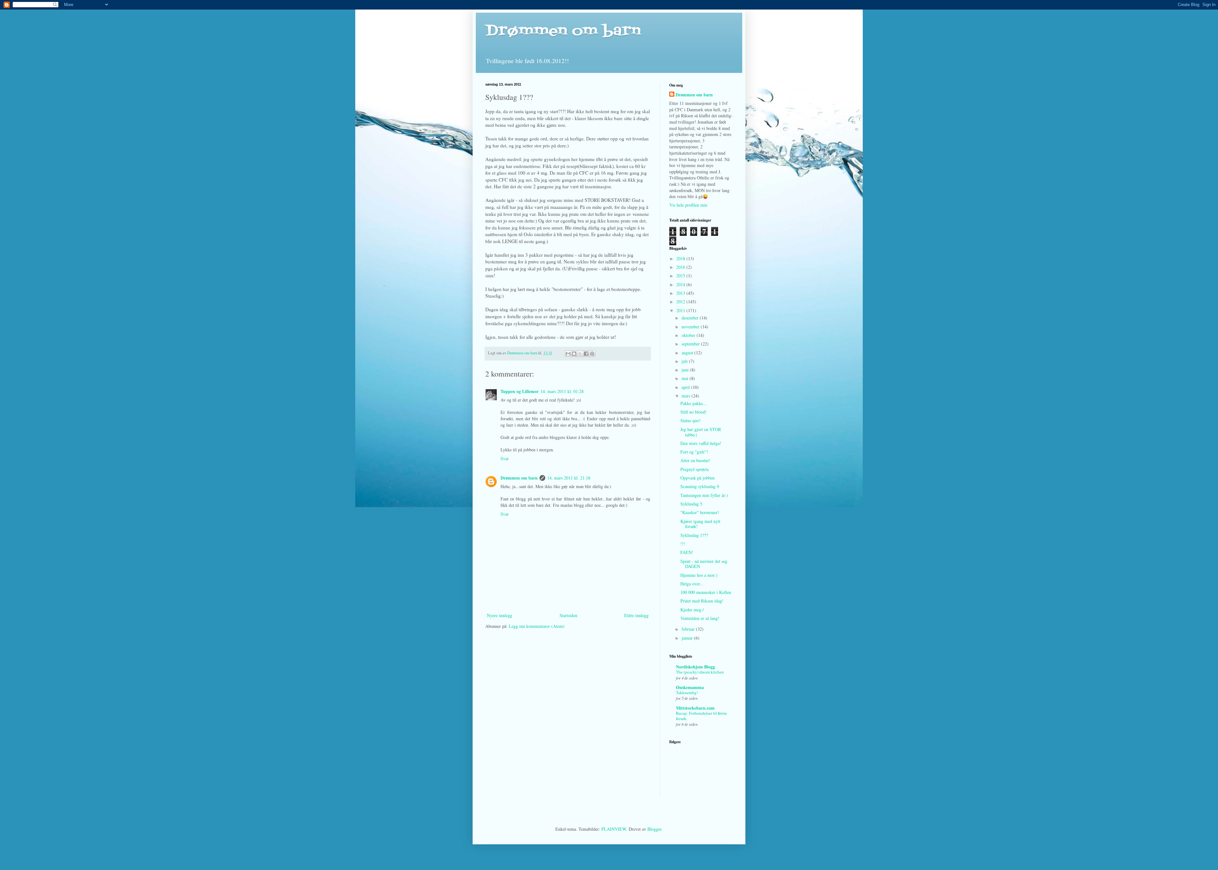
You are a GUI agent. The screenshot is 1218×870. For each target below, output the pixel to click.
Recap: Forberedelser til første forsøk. (701, 715)
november (691, 327)
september (691, 344)
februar (689, 629)
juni (686, 370)
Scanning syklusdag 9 (699, 486)
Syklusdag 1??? (694, 535)
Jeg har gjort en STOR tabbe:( (700, 432)
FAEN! (686, 552)
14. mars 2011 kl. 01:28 (562, 391)
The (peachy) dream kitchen (700, 672)
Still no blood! (693, 412)
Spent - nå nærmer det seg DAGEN (703, 564)
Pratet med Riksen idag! (702, 601)
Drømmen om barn (563, 31)
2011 (681, 310)
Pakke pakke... (693, 403)
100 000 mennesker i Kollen (705, 592)
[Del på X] (580, 354)
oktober (689, 335)
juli (685, 361)
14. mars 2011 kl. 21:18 (568, 478)
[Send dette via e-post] (568, 354)
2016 (681, 267)
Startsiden (568, 615)
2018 (681, 258)
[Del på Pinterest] (592, 354)
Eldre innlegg (636, 615)
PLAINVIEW (613, 829)
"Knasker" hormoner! (699, 512)
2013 (681, 293)
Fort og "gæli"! (694, 452)
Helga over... (692, 584)
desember (691, 318)
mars (686, 396)
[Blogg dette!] (574, 354)
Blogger (654, 829)
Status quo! (690, 420)
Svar (505, 458)
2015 (681, 276)
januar (688, 638)
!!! (682, 544)
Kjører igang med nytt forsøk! (700, 524)
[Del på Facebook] (586, 354)
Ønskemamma (690, 687)
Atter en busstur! (695, 460)
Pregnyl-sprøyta (694, 469)
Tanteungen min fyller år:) (704, 495)
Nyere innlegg (499, 615)
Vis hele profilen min (688, 205)
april (686, 387)
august (688, 353)
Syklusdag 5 (691, 504)
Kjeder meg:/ (692, 610)
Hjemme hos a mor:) (698, 575)
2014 (681, 284)
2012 (681, 302)
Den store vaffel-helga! (700, 443)
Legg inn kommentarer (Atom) (537, 626)
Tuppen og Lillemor (520, 391)
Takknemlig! (687, 692)
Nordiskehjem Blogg (695, 666)
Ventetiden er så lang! (699, 618)
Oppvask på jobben (697, 478)
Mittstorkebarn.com (695, 708)
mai (686, 378)
